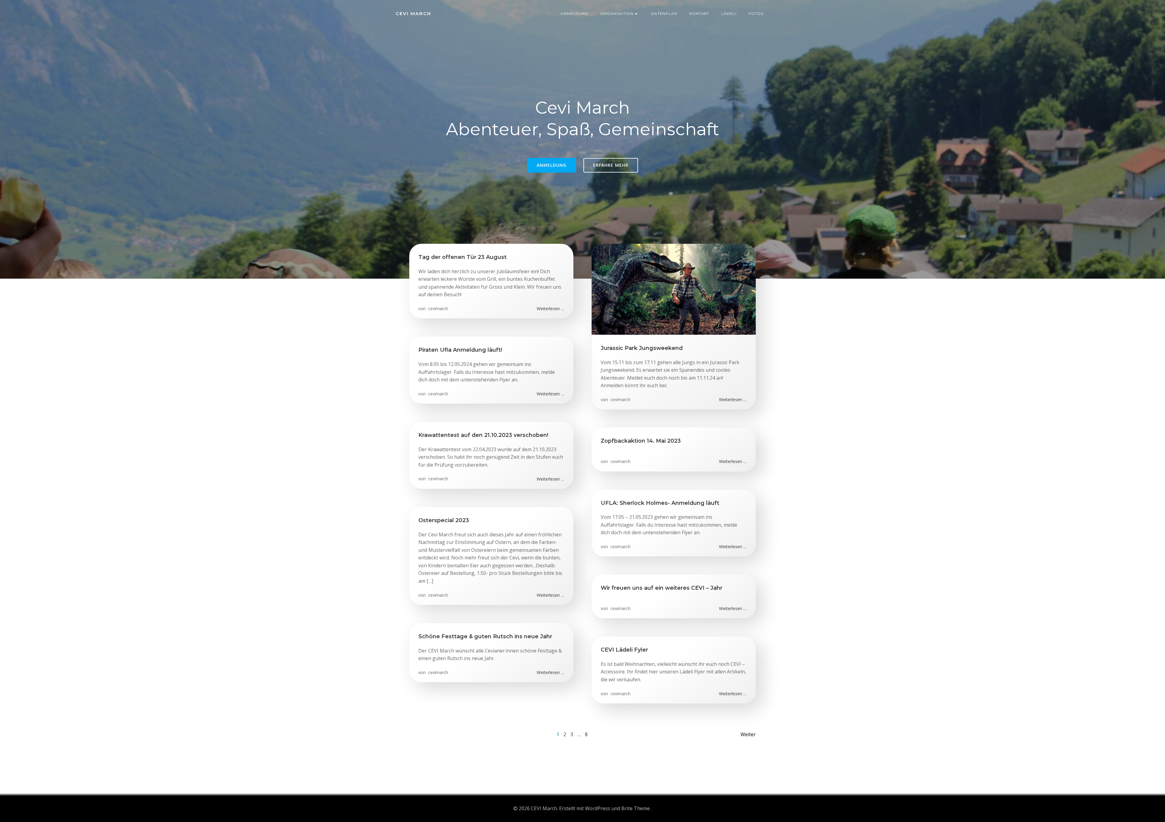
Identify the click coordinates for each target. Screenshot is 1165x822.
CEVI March (413, 13)
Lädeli (729, 13)
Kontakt (699, 13)
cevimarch (437, 308)
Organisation (616, 13)
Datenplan (664, 13)
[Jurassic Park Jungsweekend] (674, 288)
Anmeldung (574, 13)
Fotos (756, 13)
